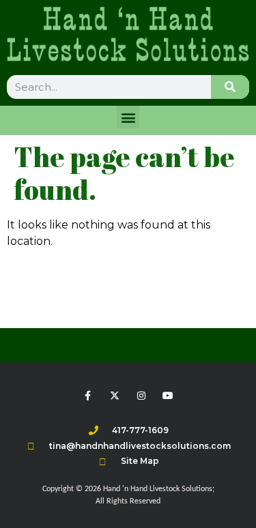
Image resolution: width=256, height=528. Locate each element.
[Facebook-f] (87, 396)
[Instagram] (141, 396)
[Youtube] (168, 396)
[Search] (230, 87)
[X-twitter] (114, 396)
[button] (128, 117)
